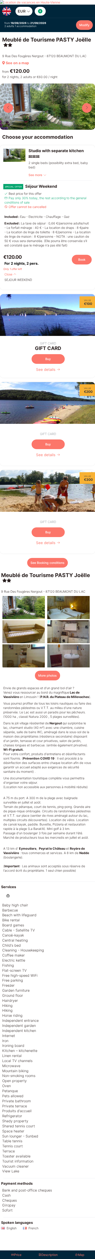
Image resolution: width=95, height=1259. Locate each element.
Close (8, 274)
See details (46, 369)
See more (35, 175)
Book (82, 259)
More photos (47, 675)
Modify (84, 25)
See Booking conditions (47, 563)
